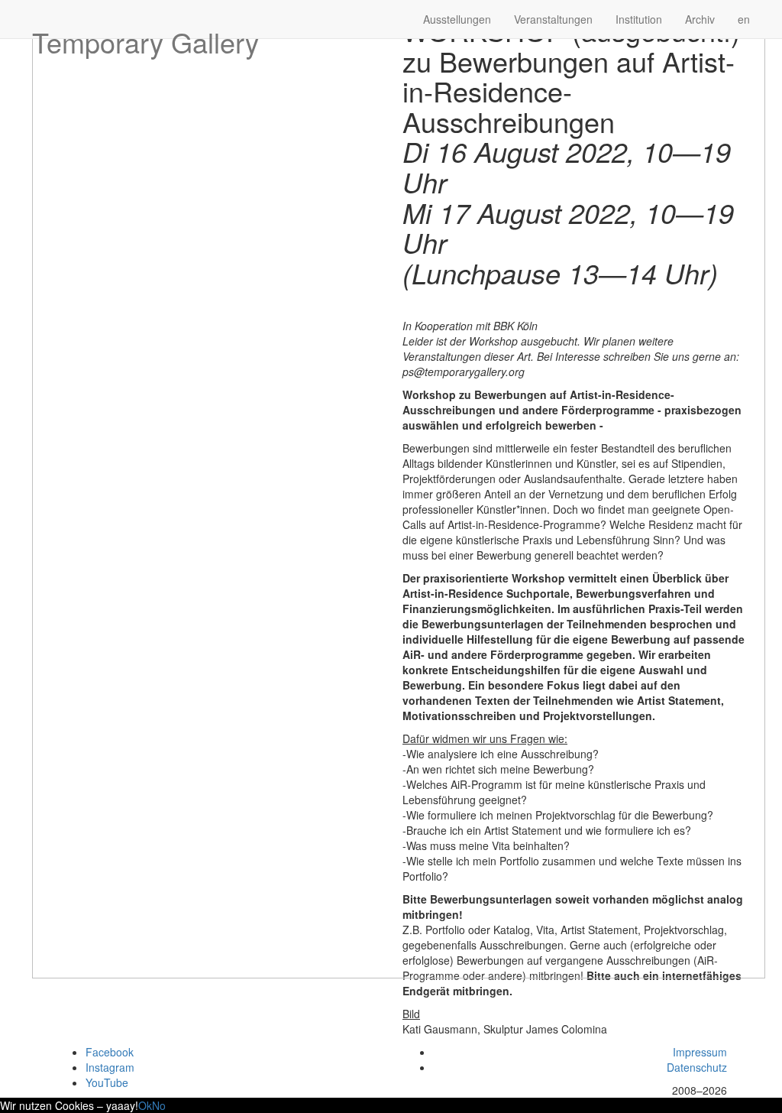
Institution (639, 19)
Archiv (700, 19)
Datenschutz (697, 1067)
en (744, 19)
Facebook (110, 1051)
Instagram (110, 1067)
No (159, 1105)
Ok (145, 1105)
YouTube (107, 1082)
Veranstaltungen (553, 19)
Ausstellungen (457, 19)
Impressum (700, 1051)
